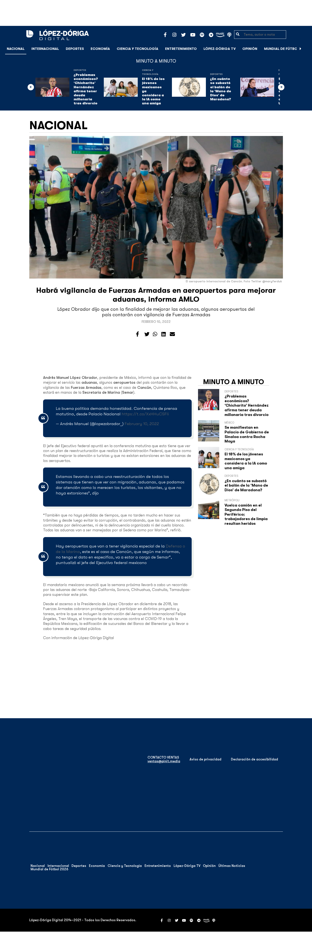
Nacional (16, 49)
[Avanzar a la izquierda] (31, 87)
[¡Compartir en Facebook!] (137, 334)
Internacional (45, 49)
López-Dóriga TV (220, 49)
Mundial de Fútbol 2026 (286, 49)
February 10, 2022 (142, 423)
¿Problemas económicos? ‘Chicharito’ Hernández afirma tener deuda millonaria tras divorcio (86, 89)
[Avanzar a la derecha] (300, 48)
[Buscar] (306, 48)
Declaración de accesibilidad (254, 759)
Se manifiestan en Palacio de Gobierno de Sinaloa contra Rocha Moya (247, 434)
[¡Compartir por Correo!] (172, 334)
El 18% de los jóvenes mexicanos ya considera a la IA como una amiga (153, 91)
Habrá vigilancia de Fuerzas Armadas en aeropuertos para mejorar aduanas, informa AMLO (156, 295)
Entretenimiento (181, 49)
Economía (100, 49)
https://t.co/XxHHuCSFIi (145, 414)
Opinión (249, 49)
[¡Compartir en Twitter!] (146, 334)
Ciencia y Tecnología (137, 49)
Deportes (75, 49)
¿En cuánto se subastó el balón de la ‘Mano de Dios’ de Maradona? (220, 89)
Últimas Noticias (231, 866)
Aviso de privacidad (205, 759)
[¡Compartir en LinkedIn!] (163, 334)
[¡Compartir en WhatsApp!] (155, 334)
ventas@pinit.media (164, 761)
